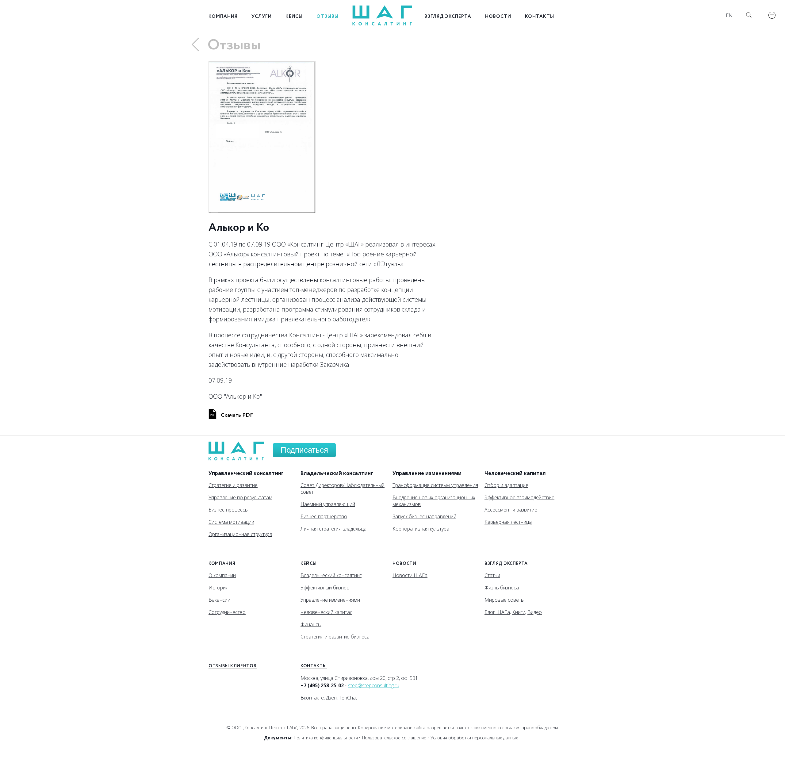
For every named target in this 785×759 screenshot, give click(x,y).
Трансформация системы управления (435, 485)
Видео (534, 612)
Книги (518, 612)
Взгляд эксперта (447, 16)
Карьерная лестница (508, 522)
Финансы (311, 624)
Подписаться (304, 449)
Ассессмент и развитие (510, 509)
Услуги (261, 16)
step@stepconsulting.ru (373, 685)
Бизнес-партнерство (324, 516)
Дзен (331, 697)
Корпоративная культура (420, 528)
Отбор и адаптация (506, 485)
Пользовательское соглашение (394, 738)
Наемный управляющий (328, 504)
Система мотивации (231, 522)
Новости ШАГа (409, 575)
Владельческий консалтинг (331, 575)
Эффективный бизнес (325, 587)
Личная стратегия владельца (333, 528)
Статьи (492, 575)
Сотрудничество (227, 612)
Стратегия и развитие (233, 485)
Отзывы (327, 16)
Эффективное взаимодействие (519, 497)
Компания (223, 16)
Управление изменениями (330, 599)
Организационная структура (240, 534)
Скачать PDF (237, 415)
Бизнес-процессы (228, 509)
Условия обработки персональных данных (474, 738)
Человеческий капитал (326, 612)
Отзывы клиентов (233, 666)
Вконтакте (312, 697)
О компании (222, 575)
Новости (498, 16)
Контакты (539, 16)
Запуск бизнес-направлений (424, 516)
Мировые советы (504, 599)
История (218, 587)
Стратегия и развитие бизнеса (335, 636)
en (729, 15)
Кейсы (294, 16)
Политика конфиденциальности (326, 738)
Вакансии (219, 599)
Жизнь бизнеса (501, 587)
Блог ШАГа (497, 612)
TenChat (348, 697)
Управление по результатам (240, 497)
